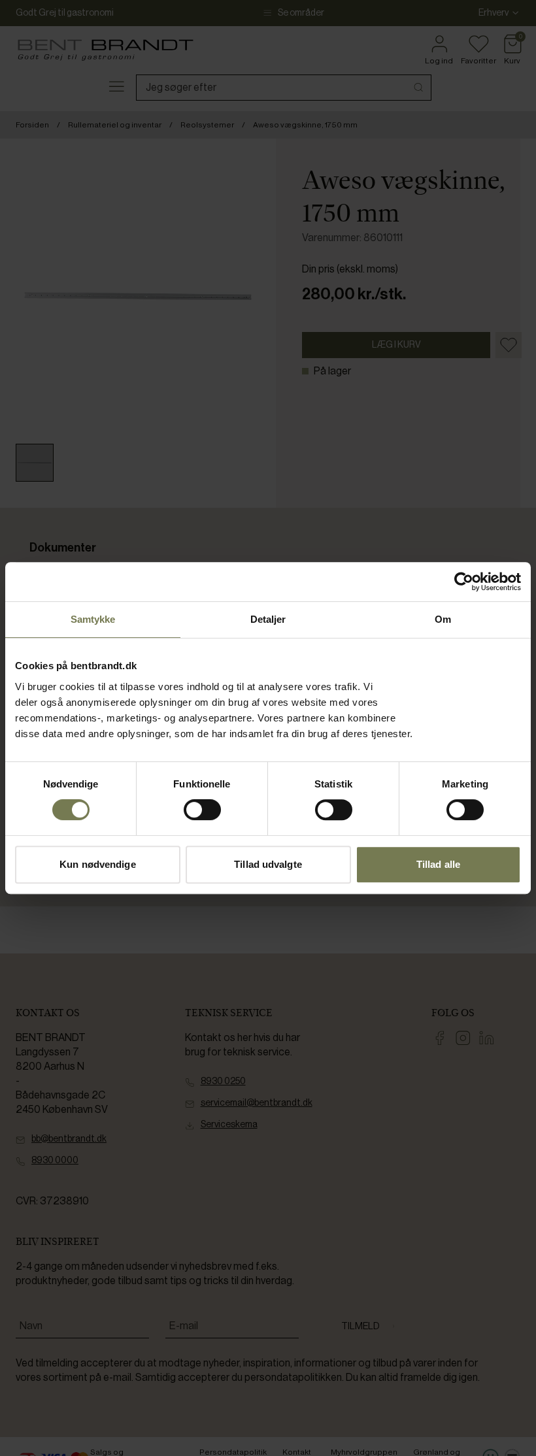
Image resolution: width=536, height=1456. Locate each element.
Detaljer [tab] (268, 619)
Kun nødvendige (97, 864)
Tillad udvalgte (268, 864)
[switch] (202, 809)
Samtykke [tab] (93, 619)
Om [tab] (443, 619)
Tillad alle (438, 864)
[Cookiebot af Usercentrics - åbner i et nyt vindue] (464, 581)
